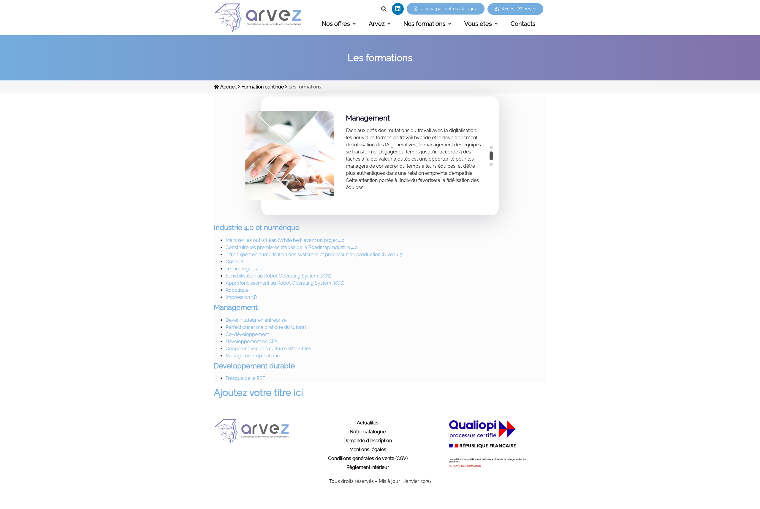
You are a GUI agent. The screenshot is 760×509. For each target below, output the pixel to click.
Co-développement (247, 334)
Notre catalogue (368, 432)
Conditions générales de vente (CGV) (368, 458)
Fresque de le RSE (245, 378)
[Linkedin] (398, 9)
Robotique (237, 290)
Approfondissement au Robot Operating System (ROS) (285, 283)
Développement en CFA (252, 341)
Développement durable (254, 365)
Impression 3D (241, 297)
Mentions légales (367, 449)
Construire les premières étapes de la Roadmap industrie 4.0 (292, 247)
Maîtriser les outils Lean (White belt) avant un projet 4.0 (285, 240)
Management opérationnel (255, 356)
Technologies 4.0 (244, 269)
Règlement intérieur (367, 467)
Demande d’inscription (367, 440)
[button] (384, 9)
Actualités (368, 423)
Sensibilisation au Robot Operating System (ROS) (278, 276)
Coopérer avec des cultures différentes (268, 348)
